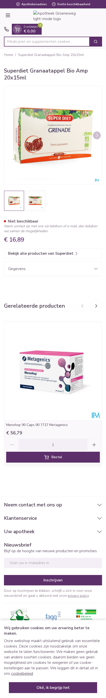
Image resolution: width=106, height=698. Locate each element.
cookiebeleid (22, 673)
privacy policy (78, 595)
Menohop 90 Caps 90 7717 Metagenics (37, 425)
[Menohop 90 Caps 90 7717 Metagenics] (53, 371)
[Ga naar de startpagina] (58, 16)
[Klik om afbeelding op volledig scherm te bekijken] (53, 135)
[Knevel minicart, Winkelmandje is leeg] (17, 29)
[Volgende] (97, 135)
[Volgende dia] (96, 306)
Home (8, 54)
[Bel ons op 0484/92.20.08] (6, 29)
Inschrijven (53, 580)
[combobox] (47, 42)
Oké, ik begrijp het (53, 687)
